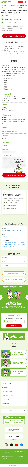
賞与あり (23, 242)
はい (8, 321)
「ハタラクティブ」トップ (6, 5)
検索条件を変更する (14, 273)
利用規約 (21, 456)
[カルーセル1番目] (11, 310)
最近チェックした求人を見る (13, 279)
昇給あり (4, 246)
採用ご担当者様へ (7, 458)
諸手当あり (11, 246)
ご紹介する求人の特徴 (7, 391)
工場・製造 (5, 236)
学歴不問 (4, 244)
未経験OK (10, 242)
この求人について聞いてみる (14, 36)
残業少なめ (17, 242)
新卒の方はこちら (14, 439)
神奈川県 (18, 230)
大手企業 (4, 242)
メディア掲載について (20, 458)
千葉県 (8, 230)
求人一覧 (13, 5)
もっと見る (13, 53)
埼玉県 (4, 230)
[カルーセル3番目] (16, 310)
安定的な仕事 (11, 244)
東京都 (13, 230)
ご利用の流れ (5, 387)
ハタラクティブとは (6, 383)
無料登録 (20, 2)
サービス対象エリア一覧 (7, 395)
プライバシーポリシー (7, 456)
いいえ (20, 321)
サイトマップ (14, 460)
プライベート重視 (20, 244)
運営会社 (7, 452)
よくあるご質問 (5, 399)
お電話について (5, 403)
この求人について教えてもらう (14, 175)
